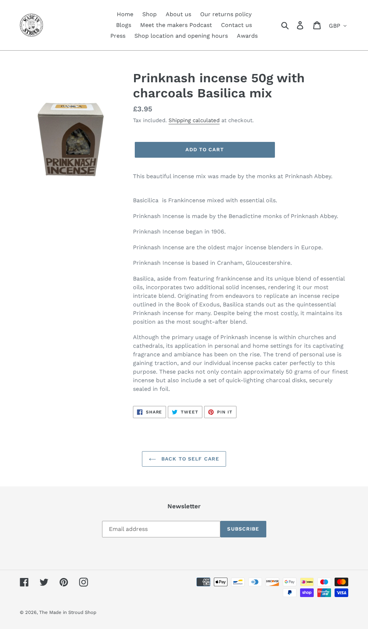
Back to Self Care (189, 459)
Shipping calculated (194, 120)
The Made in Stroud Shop (67, 612)
